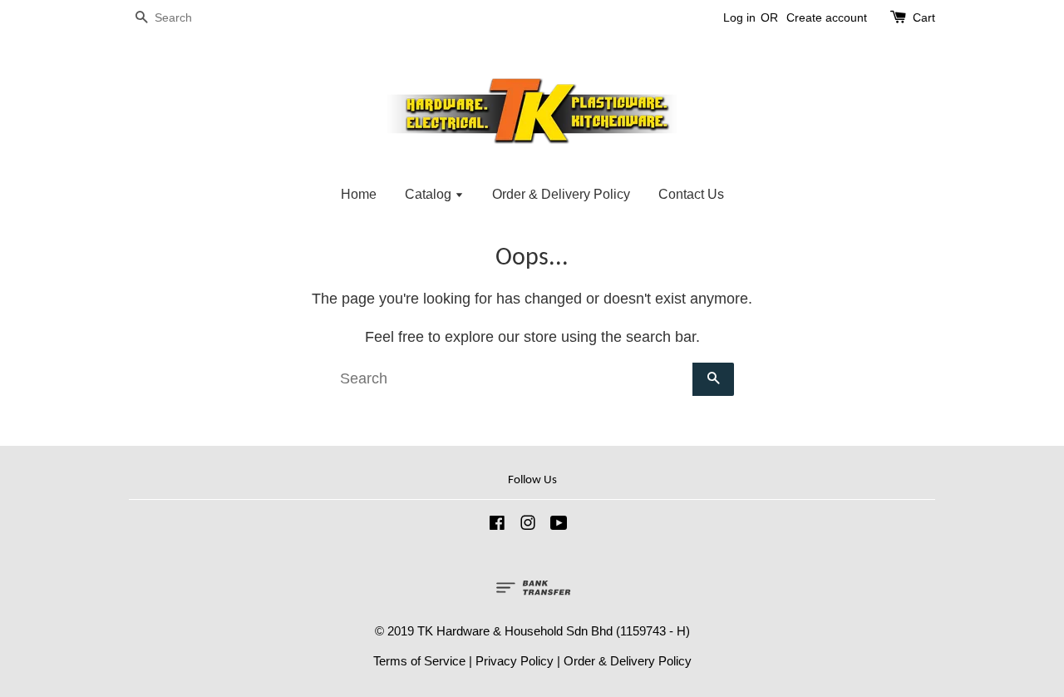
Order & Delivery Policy (561, 194)
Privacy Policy (514, 661)
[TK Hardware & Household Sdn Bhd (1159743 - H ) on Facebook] (497, 525)
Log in (739, 17)
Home (359, 194)
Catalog (430, 194)
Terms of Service (419, 661)
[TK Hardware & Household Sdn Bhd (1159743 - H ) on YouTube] (559, 525)
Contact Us (691, 194)
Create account (826, 17)
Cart (924, 17)
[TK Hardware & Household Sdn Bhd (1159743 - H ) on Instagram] (528, 525)
